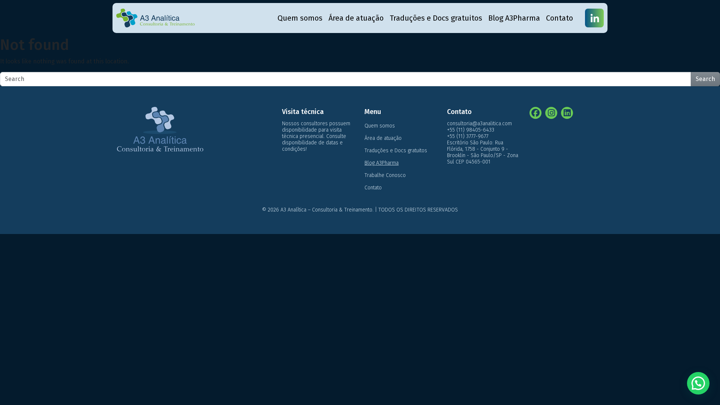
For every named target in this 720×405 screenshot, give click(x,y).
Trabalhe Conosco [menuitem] (385, 175)
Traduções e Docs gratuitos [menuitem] (436, 18)
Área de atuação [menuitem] (356, 18)
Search (705, 78)
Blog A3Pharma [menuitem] (514, 18)
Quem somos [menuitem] (300, 18)
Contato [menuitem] (559, 18)
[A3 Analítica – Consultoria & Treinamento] (155, 18)
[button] (698, 383)
